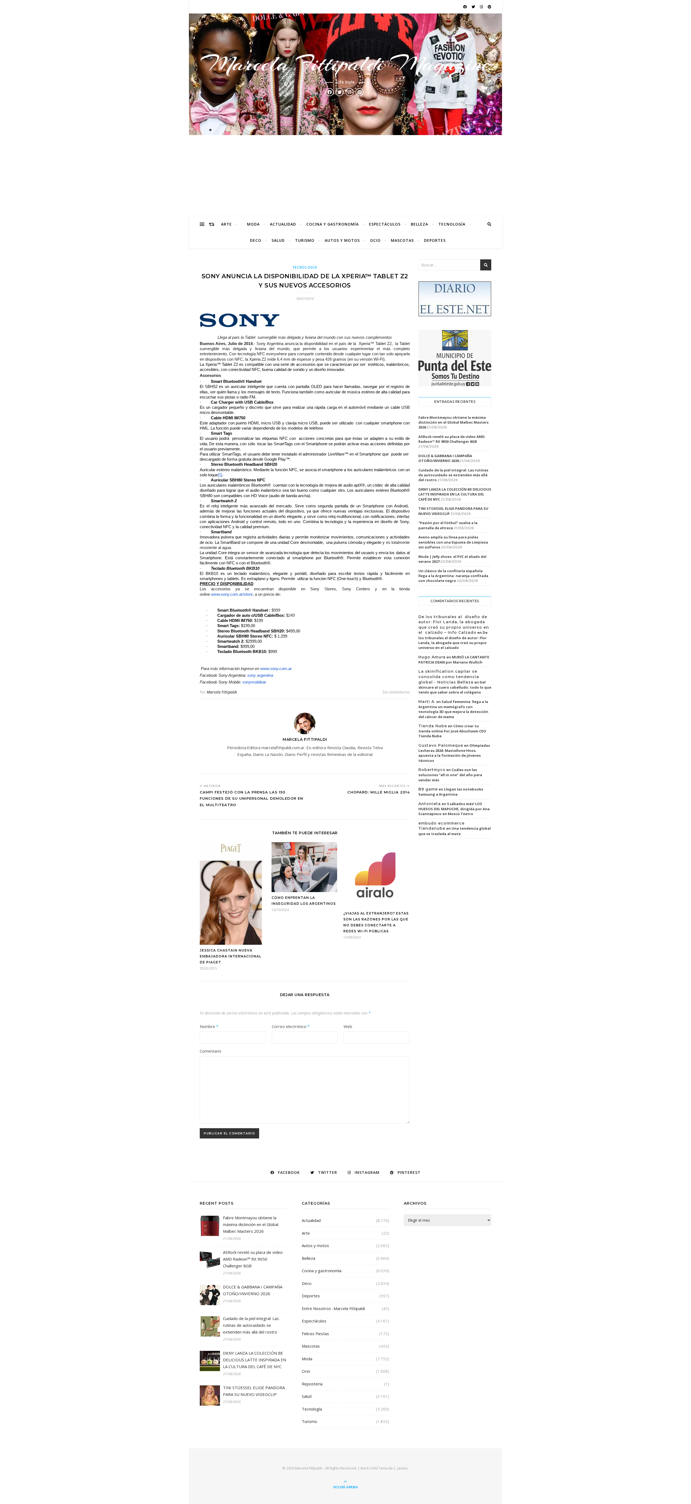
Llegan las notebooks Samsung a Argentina (450, 792)
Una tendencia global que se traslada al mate (454, 831)
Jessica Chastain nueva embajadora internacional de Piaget (230, 956)
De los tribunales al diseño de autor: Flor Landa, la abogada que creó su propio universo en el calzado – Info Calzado (453, 624)
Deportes (435, 240)
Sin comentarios (396, 692)
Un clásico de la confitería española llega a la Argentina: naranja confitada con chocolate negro (453, 575)
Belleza (419, 224)
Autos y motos (342, 240)
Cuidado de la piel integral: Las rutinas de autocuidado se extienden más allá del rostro (453, 475)
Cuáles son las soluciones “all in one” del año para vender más (450, 774)
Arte (226, 224)
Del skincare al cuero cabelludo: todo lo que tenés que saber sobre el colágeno (454, 687)
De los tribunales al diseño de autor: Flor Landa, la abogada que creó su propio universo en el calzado (452, 640)
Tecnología (451, 224)
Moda (253, 224)
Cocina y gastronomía (332, 224)
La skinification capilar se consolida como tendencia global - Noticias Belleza (448, 676)
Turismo (304, 240)
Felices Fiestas (315, 1333)
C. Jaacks (401, 1468)
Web (348, 1026)
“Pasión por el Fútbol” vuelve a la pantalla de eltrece (447, 525)
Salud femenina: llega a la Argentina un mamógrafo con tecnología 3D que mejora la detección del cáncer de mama (453, 709)
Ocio (375, 240)
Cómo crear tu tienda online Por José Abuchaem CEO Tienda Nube (452, 731)
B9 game (428, 789)
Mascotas (402, 240)
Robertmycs (431, 769)
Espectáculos (385, 224)
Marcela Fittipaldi (222, 692)
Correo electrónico (291, 1026)
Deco (255, 240)
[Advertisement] (345, 175)
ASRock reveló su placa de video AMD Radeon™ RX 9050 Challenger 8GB (451, 439)
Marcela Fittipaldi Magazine (345, 64)
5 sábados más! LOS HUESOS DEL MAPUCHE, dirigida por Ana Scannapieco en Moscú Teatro (454, 808)
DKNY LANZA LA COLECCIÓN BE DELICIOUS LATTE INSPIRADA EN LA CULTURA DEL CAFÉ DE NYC (454, 494)
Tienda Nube (432, 725)
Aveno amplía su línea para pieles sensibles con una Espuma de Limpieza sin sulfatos (453, 542)
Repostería (312, 1383)
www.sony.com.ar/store (232, 594)
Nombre (209, 1026)
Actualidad (283, 224)
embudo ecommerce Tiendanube (441, 826)
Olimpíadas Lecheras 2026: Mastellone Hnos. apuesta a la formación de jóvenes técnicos (454, 753)
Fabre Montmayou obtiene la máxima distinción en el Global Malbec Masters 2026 (453, 422)
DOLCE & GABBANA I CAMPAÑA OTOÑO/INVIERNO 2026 (445, 458)
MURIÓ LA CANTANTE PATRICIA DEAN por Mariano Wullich (453, 660)
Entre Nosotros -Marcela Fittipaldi (333, 1308)
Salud (278, 240)
